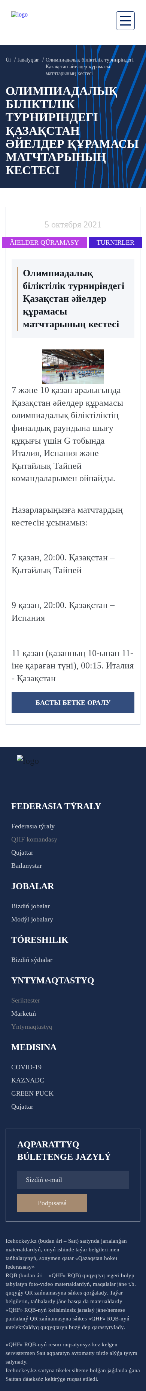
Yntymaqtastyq (31, 1026)
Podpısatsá (52, 1203)
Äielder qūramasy (44, 242)
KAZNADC (27, 1080)
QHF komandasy (34, 839)
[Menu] (125, 20)
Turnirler (115, 242)
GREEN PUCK (32, 1093)
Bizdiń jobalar (30, 906)
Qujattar (22, 852)
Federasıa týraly (33, 826)
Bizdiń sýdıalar (31, 959)
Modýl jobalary (32, 919)
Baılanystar (26, 865)
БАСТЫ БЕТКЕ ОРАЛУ (73, 702)
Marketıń (23, 1013)
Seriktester (25, 1000)
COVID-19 (26, 1067)
